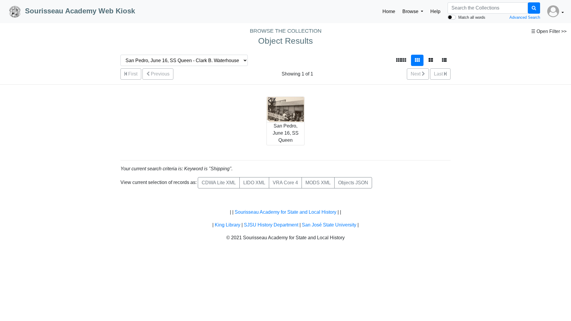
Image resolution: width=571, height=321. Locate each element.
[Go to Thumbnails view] (417, 60)
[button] (555, 11)
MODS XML (318, 182)
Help (435, 11)
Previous (160, 73)
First (132, 73)
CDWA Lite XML (219, 182)
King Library (227, 224)
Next (416, 73)
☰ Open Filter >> (549, 31)
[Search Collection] (534, 8)
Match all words (471, 17)
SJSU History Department (271, 224)
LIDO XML (254, 182)
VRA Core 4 (285, 182)
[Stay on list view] (444, 60)
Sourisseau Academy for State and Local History (285, 212)
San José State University (329, 224)
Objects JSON (353, 182)
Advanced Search (524, 17)
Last (439, 73)
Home (388, 11)
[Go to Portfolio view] (431, 60)
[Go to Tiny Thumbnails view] (401, 60)
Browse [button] (411, 11)
